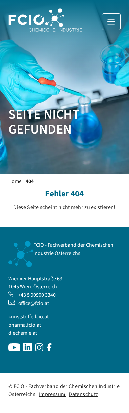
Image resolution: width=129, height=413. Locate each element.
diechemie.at (22, 333)
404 (30, 181)
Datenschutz (83, 394)
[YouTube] (14, 349)
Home (15, 181)
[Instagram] (39, 349)
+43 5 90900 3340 (37, 295)
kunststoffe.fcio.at (28, 316)
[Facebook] (49, 349)
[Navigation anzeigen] (111, 21)
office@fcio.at (33, 303)
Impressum (52, 394)
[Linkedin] (27, 349)
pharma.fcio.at (24, 325)
